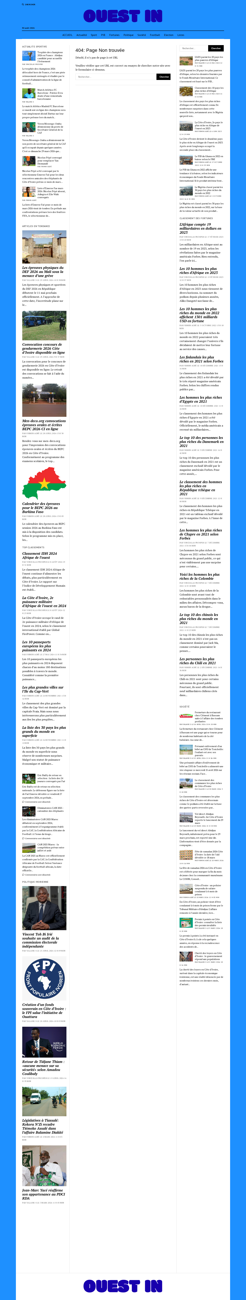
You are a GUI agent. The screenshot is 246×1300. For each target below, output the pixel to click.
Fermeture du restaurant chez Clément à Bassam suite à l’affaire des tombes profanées (209, 717)
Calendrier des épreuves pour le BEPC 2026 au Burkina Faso (41, 508)
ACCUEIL (67, 35)
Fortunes (114, 35)
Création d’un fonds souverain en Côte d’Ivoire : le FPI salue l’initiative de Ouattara (44, 1011)
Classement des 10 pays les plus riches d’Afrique (209, 89)
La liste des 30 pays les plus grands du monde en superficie (44, 731)
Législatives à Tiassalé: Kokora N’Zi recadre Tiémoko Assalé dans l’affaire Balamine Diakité (42, 1126)
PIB (103, 35)
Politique (129, 35)
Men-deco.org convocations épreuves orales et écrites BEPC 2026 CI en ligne (44, 425)
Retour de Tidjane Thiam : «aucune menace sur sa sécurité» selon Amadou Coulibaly (43, 1068)
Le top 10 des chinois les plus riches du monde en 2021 (199, 619)
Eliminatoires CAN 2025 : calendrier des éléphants (50, 809)
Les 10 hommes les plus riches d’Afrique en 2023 (199, 271)
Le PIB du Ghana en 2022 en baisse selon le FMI (209, 158)
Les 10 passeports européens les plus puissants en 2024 (36, 646)
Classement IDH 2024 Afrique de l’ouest (39, 555)
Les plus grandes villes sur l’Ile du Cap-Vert (42, 689)
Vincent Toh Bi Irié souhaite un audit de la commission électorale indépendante (40, 940)
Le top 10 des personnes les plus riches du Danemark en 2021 (202, 442)
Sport (94, 35)
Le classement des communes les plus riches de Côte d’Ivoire (208, 783)
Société (142, 35)
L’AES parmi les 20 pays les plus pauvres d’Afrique (209, 58)
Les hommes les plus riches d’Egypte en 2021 (201, 399)
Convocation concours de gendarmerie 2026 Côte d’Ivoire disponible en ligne (43, 348)
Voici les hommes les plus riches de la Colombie (200, 576)
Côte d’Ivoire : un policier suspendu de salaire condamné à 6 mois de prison (208, 890)
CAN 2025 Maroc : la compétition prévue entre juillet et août (50, 847)
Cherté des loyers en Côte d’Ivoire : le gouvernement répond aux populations (208, 956)
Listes (180, 35)
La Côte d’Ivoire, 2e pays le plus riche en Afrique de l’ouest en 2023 (209, 125)
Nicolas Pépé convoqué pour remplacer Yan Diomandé (49, 160)
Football (155, 35)
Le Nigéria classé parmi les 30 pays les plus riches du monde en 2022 (209, 190)
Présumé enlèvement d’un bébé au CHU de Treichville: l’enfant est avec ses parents (209, 751)
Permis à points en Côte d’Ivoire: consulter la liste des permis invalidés (208, 922)
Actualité (81, 35)
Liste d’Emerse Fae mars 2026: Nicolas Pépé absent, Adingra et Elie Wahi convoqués (51, 193)
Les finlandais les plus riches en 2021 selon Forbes (201, 359)
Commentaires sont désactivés (37, 802)
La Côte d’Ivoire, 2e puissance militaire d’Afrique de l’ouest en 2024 (44, 602)
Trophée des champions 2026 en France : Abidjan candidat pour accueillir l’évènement (50, 57)
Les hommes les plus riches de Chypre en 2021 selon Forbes (201, 534)
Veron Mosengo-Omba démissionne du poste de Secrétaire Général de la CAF (50, 128)
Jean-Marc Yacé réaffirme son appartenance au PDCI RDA (43, 1194)
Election (168, 35)
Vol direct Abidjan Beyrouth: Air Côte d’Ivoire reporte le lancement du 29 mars (209, 818)
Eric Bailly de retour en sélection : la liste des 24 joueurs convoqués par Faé (51, 778)
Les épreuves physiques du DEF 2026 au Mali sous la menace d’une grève (42, 272)
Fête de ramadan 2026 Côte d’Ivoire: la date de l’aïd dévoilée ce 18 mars (209, 854)
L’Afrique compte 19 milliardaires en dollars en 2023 (200, 228)
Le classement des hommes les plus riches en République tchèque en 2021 (201, 488)
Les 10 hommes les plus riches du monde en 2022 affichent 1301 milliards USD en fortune (199, 315)
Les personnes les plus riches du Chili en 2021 (198, 661)
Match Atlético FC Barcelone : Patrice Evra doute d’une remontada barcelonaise (50, 94)
